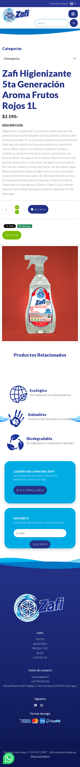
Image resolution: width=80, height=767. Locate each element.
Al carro (40, 209)
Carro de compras (62, 3)
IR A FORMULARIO (30, 490)
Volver (11, 235)
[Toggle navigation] (73, 14)
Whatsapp (26, 226)
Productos (40, 648)
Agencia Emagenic (40, 756)
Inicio (40, 639)
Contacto (40, 657)
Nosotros (40, 643)
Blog (40, 653)
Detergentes (12, 58)
